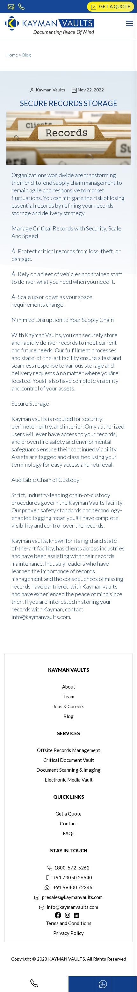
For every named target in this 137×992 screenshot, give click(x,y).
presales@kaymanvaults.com (71, 897)
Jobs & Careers (68, 706)
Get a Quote (113, 6)
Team (68, 696)
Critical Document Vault (68, 760)
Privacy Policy (68, 933)
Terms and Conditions (68, 923)
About (68, 686)
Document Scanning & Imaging (68, 770)
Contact (68, 823)
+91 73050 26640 (71, 877)
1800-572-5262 (71, 867)
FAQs (69, 833)
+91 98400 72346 (70, 887)
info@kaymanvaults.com (71, 907)
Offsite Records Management (68, 750)
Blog (26, 54)
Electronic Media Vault (69, 779)
